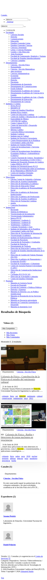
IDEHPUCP (15, 108)
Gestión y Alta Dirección (20, 52)
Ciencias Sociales (17, 35)
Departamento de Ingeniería (21, 84)
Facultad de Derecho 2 (19, 244)
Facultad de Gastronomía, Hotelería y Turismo (28, 56)
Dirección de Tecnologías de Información (26, 233)
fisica (12, 396)
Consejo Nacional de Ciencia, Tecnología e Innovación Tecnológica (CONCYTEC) (27, 159)
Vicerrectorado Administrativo (22, 216)
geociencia (6, 461)
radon (17, 456)
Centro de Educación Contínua (22, 115)
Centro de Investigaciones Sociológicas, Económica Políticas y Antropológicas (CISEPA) (26, 153)
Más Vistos (10, 335)
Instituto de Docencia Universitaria (24, 138)
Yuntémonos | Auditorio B (20, 223)
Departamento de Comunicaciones (24, 86)
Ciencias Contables (18, 61)
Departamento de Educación (21, 99)
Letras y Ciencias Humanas (21, 50)
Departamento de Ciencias (21, 102)
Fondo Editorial (17, 89)
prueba (13, 203)
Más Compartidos (9, 328)
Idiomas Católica (17, 130)
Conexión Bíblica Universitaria (22, 132)
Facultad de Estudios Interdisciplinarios (25, 58)
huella (13, 461)
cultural (39, 396)
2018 (28, 456)
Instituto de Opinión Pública (21, 145)
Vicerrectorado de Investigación (23, 214)
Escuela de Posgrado (18, 285)
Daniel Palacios (9, 545)
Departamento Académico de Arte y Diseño (27, 97)
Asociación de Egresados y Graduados (25, 242)
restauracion (18, 398)
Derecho (14, 37)
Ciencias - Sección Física (20, 65)
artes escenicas (16, 71)
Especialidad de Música (20, 119)
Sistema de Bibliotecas (19, 212)
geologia (5, 458)
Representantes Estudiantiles (21, 175)
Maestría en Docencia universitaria (24, 300)
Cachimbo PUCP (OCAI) (20, 274)
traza (26, 458)
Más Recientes (11, 333)
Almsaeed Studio (27, 571)
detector (20, 458)
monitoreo (33, 458)
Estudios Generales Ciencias (21, 45)
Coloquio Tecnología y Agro (21, 227)
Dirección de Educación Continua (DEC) (26, 248)
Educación (15, 41)
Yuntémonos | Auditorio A (20, 220)
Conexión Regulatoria (19, 205)
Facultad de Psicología (19, 240)
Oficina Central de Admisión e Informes (26, 179)
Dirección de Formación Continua (24, 201)
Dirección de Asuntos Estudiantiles (24, 181)
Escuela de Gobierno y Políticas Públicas (26, 287)
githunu (13, 458)
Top (2, 578)
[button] (4, 15)
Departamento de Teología (21, 246)
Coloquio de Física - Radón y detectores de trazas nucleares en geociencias (17, 437)
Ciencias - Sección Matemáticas (23, 69)
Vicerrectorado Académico (21, 235)
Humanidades (16, 67)
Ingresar (9, 22)
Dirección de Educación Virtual (23, 186)
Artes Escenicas (17, 54)
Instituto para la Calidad (20, 136)
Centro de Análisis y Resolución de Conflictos (28, 117)
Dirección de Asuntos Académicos (24, 199)
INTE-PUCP (16, 106)
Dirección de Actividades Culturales (24, 277)
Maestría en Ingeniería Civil (21, 307)
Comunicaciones (17, 39)
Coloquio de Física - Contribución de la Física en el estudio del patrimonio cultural (20, 379)
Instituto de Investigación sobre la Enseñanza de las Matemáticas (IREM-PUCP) (28, 170)
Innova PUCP (16, 218)
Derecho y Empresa (18, 289)
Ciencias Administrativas (20, 73)
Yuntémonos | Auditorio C (20, 225)
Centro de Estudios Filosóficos (22, 110)
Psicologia (14, 82)
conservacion (7, 398)
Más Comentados (13, 337)
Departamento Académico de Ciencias (25, 91)
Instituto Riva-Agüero (19, 112)
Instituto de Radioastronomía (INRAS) (25, 238)
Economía (14, 76)
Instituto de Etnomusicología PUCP (24, 166)
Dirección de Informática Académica (24, 184)
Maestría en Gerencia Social (21, 283)
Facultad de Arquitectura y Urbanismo (25, 264)
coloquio (5, 396)
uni (16, 396)
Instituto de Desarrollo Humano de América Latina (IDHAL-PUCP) (27, 163)
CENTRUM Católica (19, 121)
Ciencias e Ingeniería (19, 48)
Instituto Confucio (17, 134)
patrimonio (31, 396)
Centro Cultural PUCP (19, 123)
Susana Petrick (9, 516)
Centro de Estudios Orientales (22, 173)
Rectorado (14, 210)
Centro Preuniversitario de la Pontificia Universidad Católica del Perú (25, 141)
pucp (26, 398)
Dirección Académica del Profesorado (25, 197)
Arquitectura (15, 78)
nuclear (34, 456)
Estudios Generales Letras (20, 43)
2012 (31, 398)
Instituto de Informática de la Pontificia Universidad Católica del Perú (25, 230)
